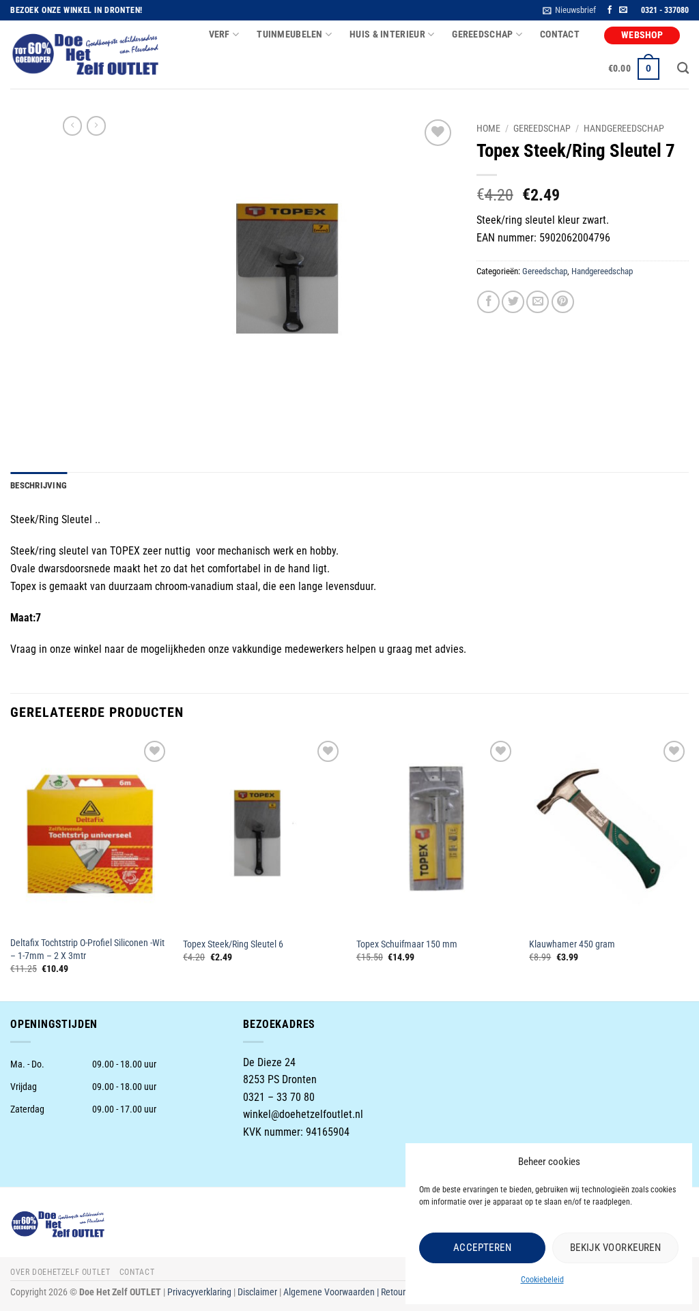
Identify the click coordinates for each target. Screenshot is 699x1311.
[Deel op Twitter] (513, 302)
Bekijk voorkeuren (615, 1247)
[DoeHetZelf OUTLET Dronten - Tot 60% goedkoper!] (86, 54)
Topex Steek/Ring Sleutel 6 (233, 944)
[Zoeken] (683, 69)
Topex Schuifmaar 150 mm (406, 944)
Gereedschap (542, 128)
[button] (569, 10)
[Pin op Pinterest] (563, 302)
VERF (219, 34)
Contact (560, 34)
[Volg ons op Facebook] (609, 10)
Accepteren (482, 1247)
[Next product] (72, 125)
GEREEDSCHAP (482, 34)
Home (488, 128)
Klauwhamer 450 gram (572, 944)
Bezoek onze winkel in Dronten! (76, 10)
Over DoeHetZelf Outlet (60, 1272)
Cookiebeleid (542, 1279)
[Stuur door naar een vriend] (537, 302)
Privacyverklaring (199, 1292)
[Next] (688, 868)
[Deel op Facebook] (488, 302)
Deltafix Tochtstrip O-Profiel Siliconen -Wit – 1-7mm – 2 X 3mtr (87, 949)
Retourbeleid (405, 1292)
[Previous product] (96, 125)
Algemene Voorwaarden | (332, 1292)
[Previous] (11, 868)
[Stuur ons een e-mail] (623, 10)
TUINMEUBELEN (289, 34)
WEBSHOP (642, 35)
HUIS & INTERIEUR (387, 34)
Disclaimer (257, 1292)
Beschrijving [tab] (38, 485)
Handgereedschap (624, 128)
